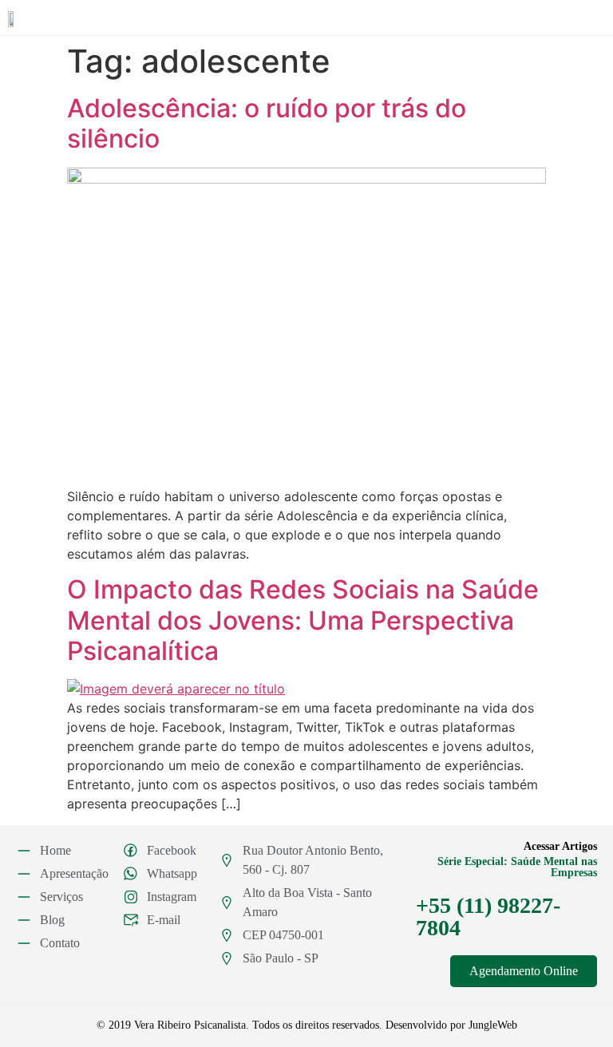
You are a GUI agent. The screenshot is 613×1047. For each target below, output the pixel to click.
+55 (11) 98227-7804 (488, 916)
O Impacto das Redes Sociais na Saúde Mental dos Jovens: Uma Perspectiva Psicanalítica (303, 620)
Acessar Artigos (560, 846)
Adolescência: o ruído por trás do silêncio (266, 123)
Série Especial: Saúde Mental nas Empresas (517, 867)
